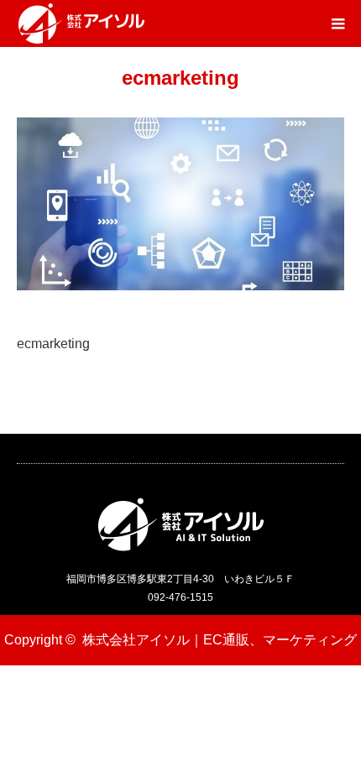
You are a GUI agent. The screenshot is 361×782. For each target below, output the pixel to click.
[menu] (337, 23)
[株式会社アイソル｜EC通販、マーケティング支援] (81, 23)
